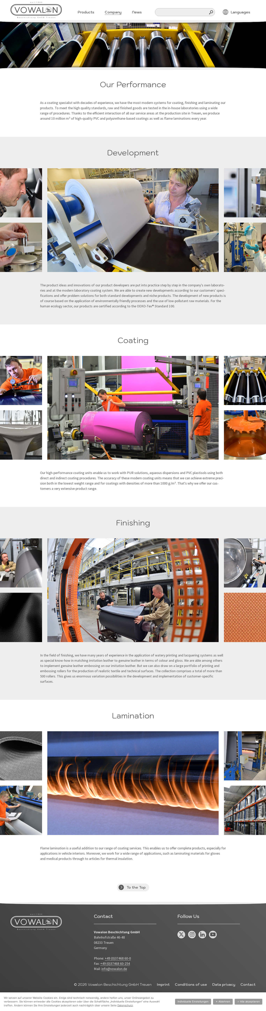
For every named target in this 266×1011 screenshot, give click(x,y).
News (137, 12)
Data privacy (223, 984)
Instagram (192, 935)
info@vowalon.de (114, 969)
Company (113, 12)
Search (211, 12)
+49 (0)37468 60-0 (118, 958)
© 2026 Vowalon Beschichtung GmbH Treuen (112, 984)
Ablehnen (223, 1001)
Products (86, 12)
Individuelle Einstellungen (193, 1001)
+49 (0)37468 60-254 (115, 963)
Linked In (202, 935)
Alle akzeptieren (248, 1001)
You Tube (213, 935)
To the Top (136, 887)
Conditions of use (191, 984)
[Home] (36, 10)
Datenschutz (125, 1005)
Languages (240, 12)
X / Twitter (181, 935)
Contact (247, 984)
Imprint (163, 984)
